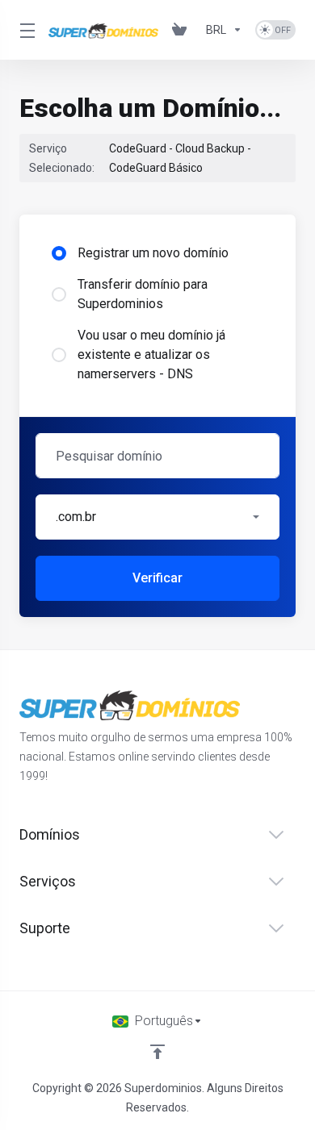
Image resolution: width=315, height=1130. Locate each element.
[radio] (59, 253)
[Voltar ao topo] (157, 1051)
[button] (157, 517)
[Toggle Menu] (24, 30)
